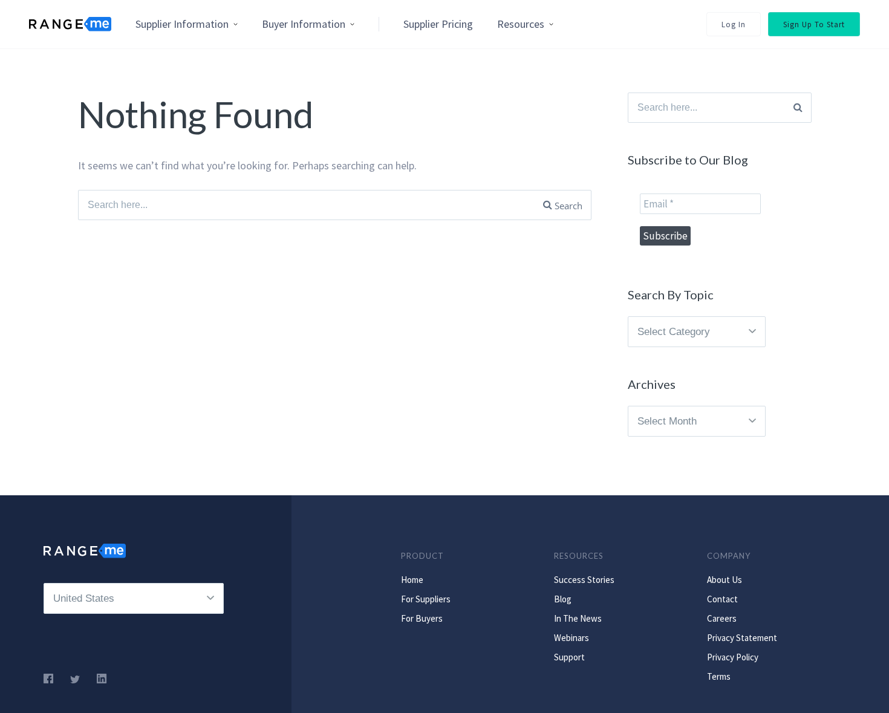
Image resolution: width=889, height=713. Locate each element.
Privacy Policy (732, 657)
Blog (563, 599)
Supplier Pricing (438, 24)
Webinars (571, 637)
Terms (719, 676)
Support (569, 657)
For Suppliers (426, 599)
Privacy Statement (742, 637)
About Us (724, 579)
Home (412, 579)
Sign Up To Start (814, 24)
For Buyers (422, 618)
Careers (722, 618)
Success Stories (584, 579)
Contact (722, 599)
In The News (578, 618)
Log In (733, 24)
